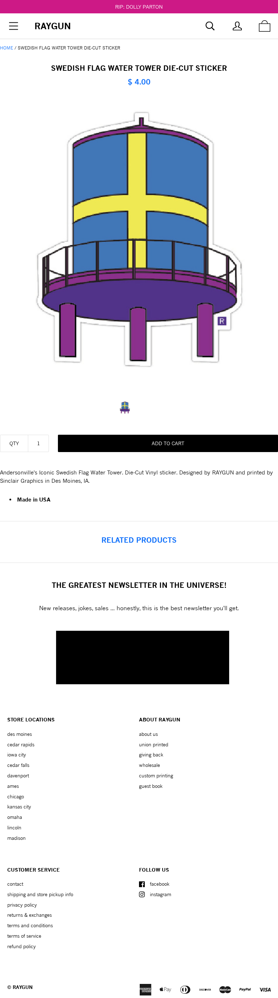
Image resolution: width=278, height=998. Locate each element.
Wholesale (149, 765)
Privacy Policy (22, 905)
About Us (148, 734)
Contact (15, 884)
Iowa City (16, 755)
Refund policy (21, 946)
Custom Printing (156, 775)
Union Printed (153, 744)
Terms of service (24, 936)
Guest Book (151, 786)
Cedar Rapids (20, 744)
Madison (16, 838)
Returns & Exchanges (29, 915)
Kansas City (19, 807)
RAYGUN (23, 987)
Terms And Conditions (30, 925)
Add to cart (168, 443)
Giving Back (151, 755)
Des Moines (19, 734)
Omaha (14, 817)
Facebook (159, 884)
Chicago (15, 796)
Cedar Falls (18, 765)
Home (6, 48)
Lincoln (14, 827)
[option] (139, 407)
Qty (14, 443)
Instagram (160, 894)
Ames (13, 786)
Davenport (18, 775)
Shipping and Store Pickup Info (40, 894)
